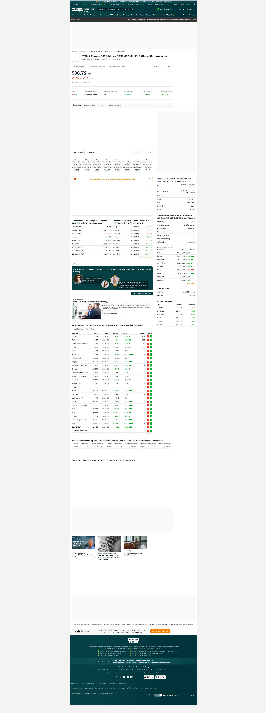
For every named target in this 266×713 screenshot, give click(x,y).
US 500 (160, 266)
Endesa (74, 416)
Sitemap (138, 667)
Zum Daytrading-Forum (110, 313)
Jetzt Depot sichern (104, 661)
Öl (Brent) (160, 277)
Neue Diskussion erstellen (142, 293)
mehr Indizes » (191, 283)
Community (82, 15)
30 (194, 235)
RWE (73, 340)
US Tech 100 (161, 263)
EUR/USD (160, 280)
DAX (158, 253)
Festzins (156, 15)
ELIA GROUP (76, 427)
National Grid (76, 358)
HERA (74, 402)
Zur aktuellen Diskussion (111, 311)
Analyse (91, 152)
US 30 (159, 256)
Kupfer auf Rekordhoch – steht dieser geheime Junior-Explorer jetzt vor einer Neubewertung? (136, 19)
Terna (74, 391)
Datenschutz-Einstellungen (138, 672)
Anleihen (118, 15)
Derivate (126, 15)
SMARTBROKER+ (157, 653)
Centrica (75, 394)
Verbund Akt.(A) (78, 398)
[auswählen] (134, 152)
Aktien (73, 15)
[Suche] (132, 9)
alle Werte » (149, 433)
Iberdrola (75, 380)
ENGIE (74, 336)
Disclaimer (117, 672)
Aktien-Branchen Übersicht (126, 667)
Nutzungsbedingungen (154, 672)
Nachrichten (92, 15)
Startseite (74, 51)
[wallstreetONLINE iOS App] (149, 678)
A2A (73, 423)
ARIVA (120, 683)
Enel (73, 412)
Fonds (106, 15)
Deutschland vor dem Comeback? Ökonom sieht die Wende (82, 555)
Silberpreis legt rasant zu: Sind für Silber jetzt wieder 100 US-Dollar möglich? (108, 557)
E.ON (74, 347)
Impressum (110, 672)
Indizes (100, 15)
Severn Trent (76, 383)
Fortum (74, 409)
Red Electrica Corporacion (81, 365)
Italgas (74, 362)
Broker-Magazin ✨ (168, 15)
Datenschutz (125, 672)
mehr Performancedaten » (145, 257)
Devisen (149, 15)
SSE (73, 351)
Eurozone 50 (161, 260)
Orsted (74, 369)
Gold (159, 273)
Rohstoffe (134, 15)
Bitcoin (159, 270)
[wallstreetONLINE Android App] (160, 678)
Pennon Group (77, 387)
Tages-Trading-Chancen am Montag (90, 301)
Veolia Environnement (80, 344)
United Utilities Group (80, 373)
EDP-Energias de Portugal (81, 420)
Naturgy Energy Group (80, 405)
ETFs (112, 15)
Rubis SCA (75, 354)
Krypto (142, 15)
